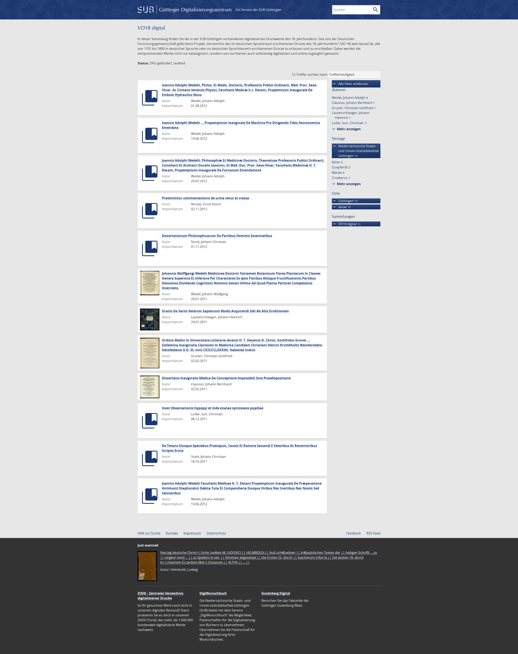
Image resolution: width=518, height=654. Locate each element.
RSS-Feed (373, 533)
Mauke (338, 172)
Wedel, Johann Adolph (350, 97)
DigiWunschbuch (213, 593)
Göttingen (345, 200)
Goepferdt (341, 167)
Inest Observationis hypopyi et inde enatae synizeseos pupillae (212, 408)
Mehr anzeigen (346, 129)
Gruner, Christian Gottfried (354, 108)
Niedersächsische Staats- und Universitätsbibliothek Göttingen (355, 151)
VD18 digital (346, 224)
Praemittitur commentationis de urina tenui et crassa (205, 198)
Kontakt (172, 533)
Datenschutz (216, 533)
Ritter (337, 162)
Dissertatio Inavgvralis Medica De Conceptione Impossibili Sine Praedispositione (226, 378)
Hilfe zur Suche (149, 533)
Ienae (341, 207)
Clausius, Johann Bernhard (353, 102)
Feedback (353, 533)
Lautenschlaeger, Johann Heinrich (350, 115)
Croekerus (341, 178)
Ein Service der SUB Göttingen (258, 9)
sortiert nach (317, 74)
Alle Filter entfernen (350, 83)
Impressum (192, 533)
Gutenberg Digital (275, 593)
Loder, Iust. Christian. (349, 123)
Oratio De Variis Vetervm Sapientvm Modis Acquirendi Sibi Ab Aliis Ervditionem (225, 311)
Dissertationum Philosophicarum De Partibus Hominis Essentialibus (217, 235)
